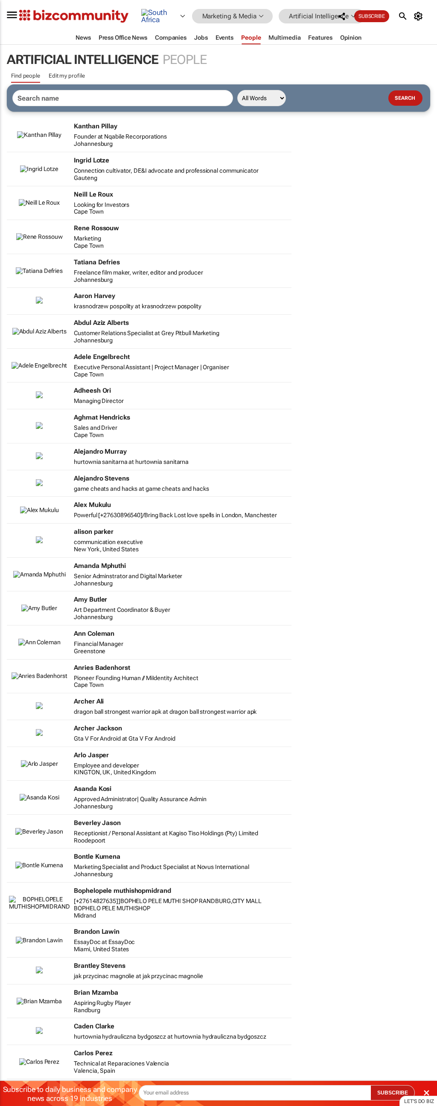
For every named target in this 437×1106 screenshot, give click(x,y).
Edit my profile (67, 75)
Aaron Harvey (94, 296)
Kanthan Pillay (95, 126)
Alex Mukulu (92, 505)
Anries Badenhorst (102, 668)
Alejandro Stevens (101, 478)
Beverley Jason (97, 823)
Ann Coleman (94, 633)
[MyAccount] (419, 16)
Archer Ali (89, 701)
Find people (25, 75)
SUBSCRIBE (392, 1093)
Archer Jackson (98, 728)
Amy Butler (90, 599)
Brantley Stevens (99, 966)
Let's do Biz (419, 1101)
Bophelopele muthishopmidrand (122, 891)
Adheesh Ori (92, 390)
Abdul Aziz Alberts (101, 323)
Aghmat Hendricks (102, 417)
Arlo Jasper (91, 755)
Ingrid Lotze (91, 160)
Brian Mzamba (96, 992)
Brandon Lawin (96, 931)
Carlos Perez (93, 1053)
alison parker (94, 532)
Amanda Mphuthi (100, 566)
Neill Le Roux (93, 194)
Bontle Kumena (97, 856)
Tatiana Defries (97, 262)
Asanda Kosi (92, 789)
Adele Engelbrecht (101, 357)
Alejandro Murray (100, 451)
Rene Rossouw (96, 228)
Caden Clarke (94, 1026)
